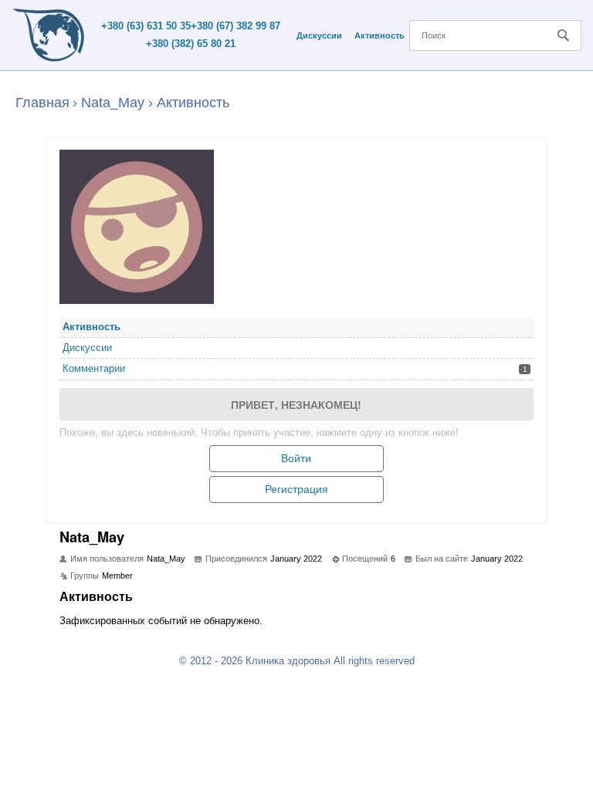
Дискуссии (319, 35)
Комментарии (295, 368)
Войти (296, 458)
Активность (379, 35)
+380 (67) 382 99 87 (235, 26)
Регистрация (296, 489)
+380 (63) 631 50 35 (146, 26)
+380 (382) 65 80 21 (191, 43)
